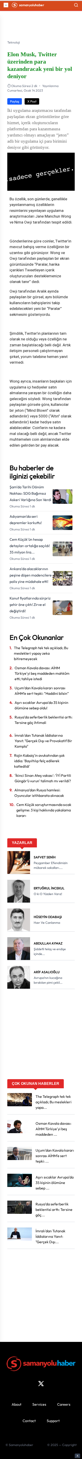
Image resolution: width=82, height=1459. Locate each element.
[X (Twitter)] (41, 1383)
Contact (29, 1420)
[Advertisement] (41, 1036)
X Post (31, 101)
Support (53, 1420)
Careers (63, 1404)
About (16, 1404)
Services (39, 1404)
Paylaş (14, 101)
